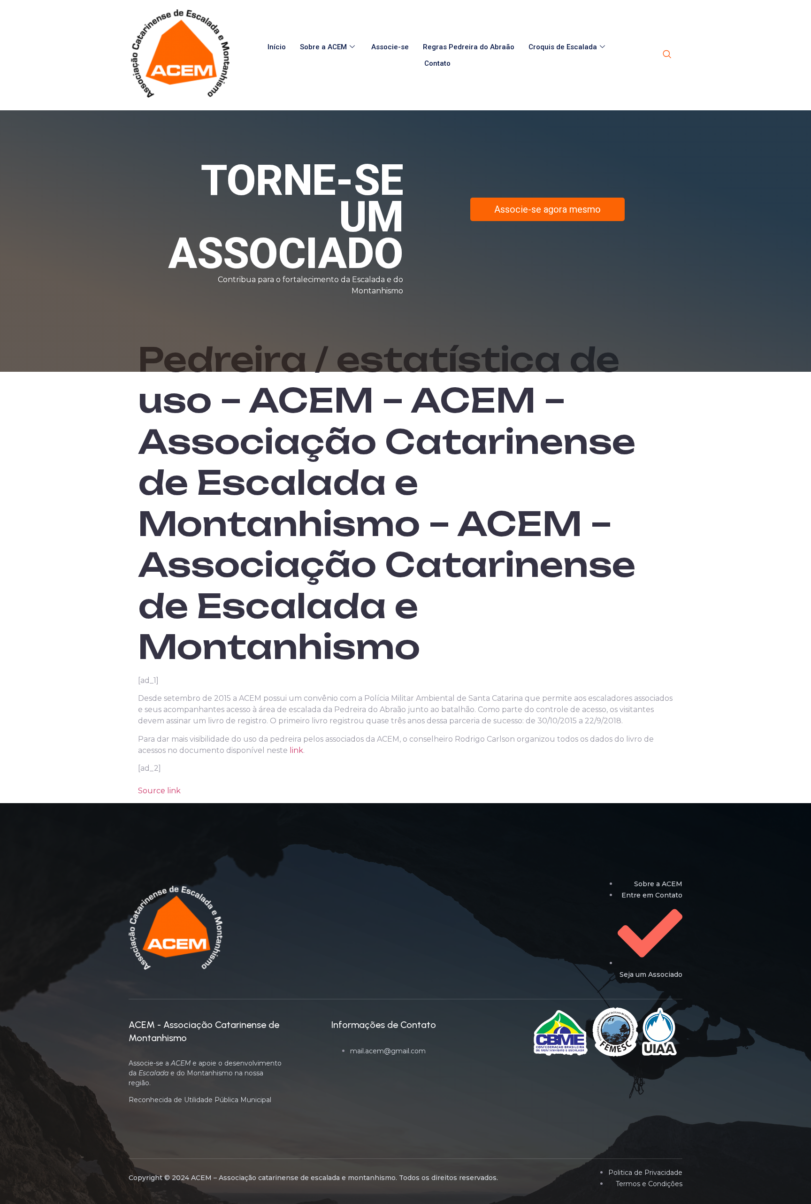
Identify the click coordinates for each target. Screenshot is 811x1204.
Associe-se (390, 47)
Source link (159, 790)
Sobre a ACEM (323, 47)
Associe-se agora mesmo (547, 209)
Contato (437, 63)
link (296, 750)
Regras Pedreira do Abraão (468, 47)
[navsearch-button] (667, 55)
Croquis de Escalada (562, 47)
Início (277, 47)
